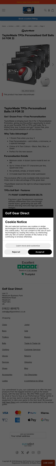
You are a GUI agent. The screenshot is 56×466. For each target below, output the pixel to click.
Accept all (40, 252)
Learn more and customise (28, 246)
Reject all (16, 252)
